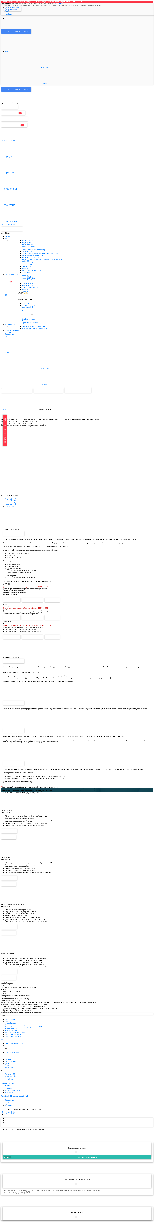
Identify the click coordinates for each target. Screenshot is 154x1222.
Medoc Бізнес (26, 242)
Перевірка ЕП (9, 106)
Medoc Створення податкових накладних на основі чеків (42, 259)
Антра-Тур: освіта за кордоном (16, 31)
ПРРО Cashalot (27, 276)
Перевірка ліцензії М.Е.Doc (14, 119)
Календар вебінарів (12, 1052)
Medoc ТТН (26, 261)
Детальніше (9, 831)
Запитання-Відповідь (12, 1090)
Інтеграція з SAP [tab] (11, 505)
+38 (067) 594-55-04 (10, 205)
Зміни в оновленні (32, 600)
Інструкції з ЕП (27, 307)
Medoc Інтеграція (28, 248)
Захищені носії (27, 311)
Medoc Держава (27, 240)
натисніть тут (59, 3)
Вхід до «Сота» (27, 285)
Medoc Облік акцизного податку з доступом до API (40, 253)
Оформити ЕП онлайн (30, 323)
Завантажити (12, 600)
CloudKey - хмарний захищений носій (35, 326)
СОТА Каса (9, 1045)
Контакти (8, 332)
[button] (5, 233)
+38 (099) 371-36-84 (10, 189)
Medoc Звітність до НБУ (30, 257)
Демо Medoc (26, 267)
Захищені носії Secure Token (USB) (34, 328)
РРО (2, 1040)
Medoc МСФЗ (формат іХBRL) (33, 255)
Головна (8, 236)
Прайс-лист (29, 263)
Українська (45, 68)
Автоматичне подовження (31, 321)
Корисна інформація (12, 330)
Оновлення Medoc (13, 113)
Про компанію (10, 334)
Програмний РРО (11, 274)
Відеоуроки (26, 272)
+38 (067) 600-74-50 (10, 221)
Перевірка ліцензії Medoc (20, 1096)
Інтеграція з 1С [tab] (10, 499)
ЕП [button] (6, 295)
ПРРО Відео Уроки (29, 280)
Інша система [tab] (10, 506)
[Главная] (5, 101)
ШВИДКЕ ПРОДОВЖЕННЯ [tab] (87, 1157)
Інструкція (52, 600)
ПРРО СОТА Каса (28, 278)
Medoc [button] (7, 238)
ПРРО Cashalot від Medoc (14, 1043)
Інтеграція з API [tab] (11, 501)
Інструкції (25, 268)
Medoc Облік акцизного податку (33, 250)
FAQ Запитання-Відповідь (31, 270)
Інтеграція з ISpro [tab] (11, 503)
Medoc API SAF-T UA (30, 251)
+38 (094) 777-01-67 (8, 141)
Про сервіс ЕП (27, 303)
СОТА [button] (8, 282)
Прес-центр (9, 336)
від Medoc (84, 390)
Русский (44, 84)
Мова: (7, 51)
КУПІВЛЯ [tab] (7, 1157)
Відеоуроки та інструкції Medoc (17, 390)
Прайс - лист (30, 287)
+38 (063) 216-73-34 (10, 157)
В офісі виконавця (28, 319)
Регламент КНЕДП (28, 305)
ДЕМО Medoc (6, 1085)
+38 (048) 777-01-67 (8, 225)
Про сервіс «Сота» (28, 283)
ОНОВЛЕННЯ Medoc (9, 1083)
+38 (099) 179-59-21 (10, 173)
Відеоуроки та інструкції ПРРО (49, 390)
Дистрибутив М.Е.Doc (14, 125)
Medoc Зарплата (27, 244)
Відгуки (8, 1102)
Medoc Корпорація (28, 246)
